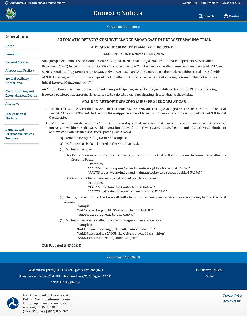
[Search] (201, 16)
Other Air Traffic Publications (209, 270)
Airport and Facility (19, 70)
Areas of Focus (231, 3)
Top (126, 26)
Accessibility (232, 301)
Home (9, 46)
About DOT (190, 3)
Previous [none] (115, 26)
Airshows (12, 103)
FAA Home (210, 276)
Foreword (12, 54)
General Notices (17, 62)
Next (135, 26)
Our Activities (209, 3)
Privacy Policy (233, 295)
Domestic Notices (117, 13)
